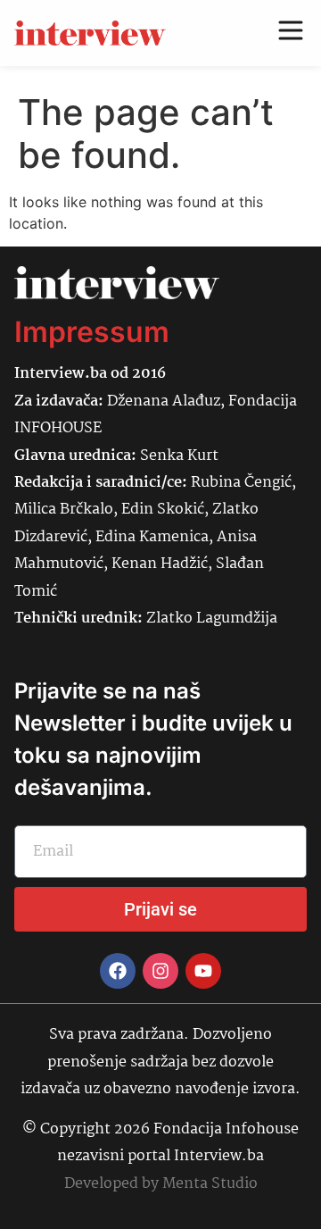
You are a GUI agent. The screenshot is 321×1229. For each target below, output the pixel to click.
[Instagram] (160, 971)
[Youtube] (203, 971)
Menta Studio (210, 1184)
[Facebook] (118, 971)
